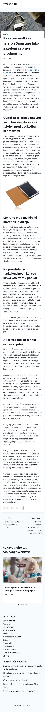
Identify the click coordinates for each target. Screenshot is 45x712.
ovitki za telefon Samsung (13, 508)
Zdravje (6, 656)
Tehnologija (7, 643)
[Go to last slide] (6, 579)
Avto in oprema (9, 621)
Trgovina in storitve (11, 646)
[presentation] (22, 570)
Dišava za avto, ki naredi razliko (16, 680)
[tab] (18, 604)
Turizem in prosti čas (11, 649)
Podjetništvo (8, 633)
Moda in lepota (9, 630)
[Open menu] (40, 4)
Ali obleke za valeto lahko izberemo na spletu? (11, 523)
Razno (5, 34)
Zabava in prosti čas (11, 653)
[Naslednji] (39, 579)
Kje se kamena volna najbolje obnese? (19, 691)
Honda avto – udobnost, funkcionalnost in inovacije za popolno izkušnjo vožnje (33, 525)
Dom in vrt (7, 624)
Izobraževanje (8, 627)
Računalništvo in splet (12, 637)
